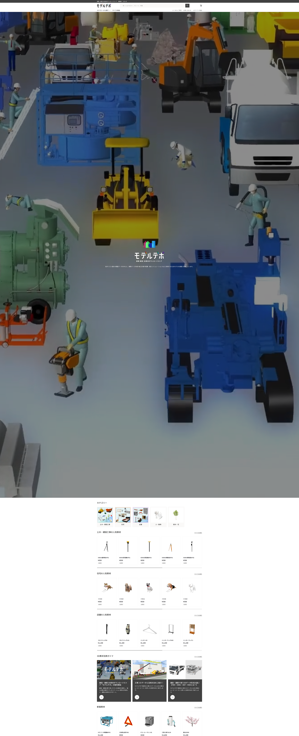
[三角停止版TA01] (128, 721)
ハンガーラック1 (188, 640)
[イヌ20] (128, 588)
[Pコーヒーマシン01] (149, 721)
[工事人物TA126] (171, 721)
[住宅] (122, 515)
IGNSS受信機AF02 (146, 558)
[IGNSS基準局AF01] (107, 547)
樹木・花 (176, 524)
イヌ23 (164, 599)
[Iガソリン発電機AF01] (107, 721)
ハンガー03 (144, 640)
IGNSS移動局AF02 (188, 558)
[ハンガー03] (149, 629)
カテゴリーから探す (103, 10)
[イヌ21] (149, 588)
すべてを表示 (198, 533)
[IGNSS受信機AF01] (128, 547)
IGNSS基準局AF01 (103, 558)
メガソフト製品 (197, 10)
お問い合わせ (187, 10)
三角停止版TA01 (124, 732)
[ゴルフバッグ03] (107, 629)
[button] (201, 5)
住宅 (122, 524)
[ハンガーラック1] (192, 629)
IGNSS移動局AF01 (167, 558)
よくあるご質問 (176, 10)
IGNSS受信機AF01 (124, 558)
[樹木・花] (176, 515)
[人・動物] (158, 515)
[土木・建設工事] (105, 515)
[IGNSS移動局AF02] (192, 547)
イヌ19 (100, 599)
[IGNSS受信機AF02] (149, 547)
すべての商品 (116, 10)
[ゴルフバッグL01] (128, 629)
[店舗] (140, 515)
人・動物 (158, 524)
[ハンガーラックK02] (171, 629)
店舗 (140, 524)
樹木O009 (186, 732)
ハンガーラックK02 (167, 640)
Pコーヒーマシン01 (146, 732)
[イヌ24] (192, 588)
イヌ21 (143, 599)
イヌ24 (185, 599)
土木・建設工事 (105, 524)
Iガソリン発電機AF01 (104, 732)
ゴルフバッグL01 (124, 640)
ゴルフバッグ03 (102, 640)
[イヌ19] (107, 588)
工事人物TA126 (166, 732)
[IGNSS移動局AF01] (171, 547)
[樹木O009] (192, 721)
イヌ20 (121, 599)
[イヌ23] (171, 588)
